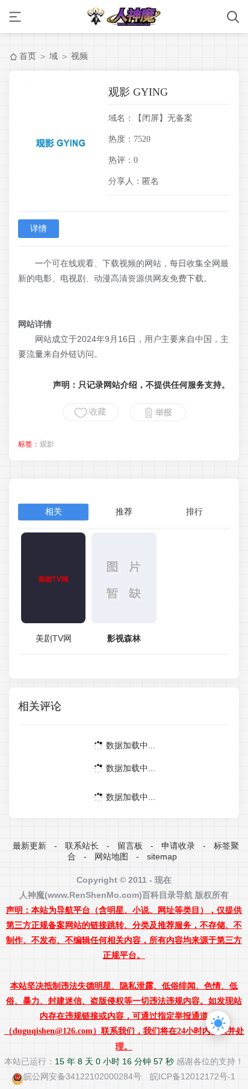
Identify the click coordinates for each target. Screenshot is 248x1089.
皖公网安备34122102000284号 (82, 1076)
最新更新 (29, 845)
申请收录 (178, 845)
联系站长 (82, 845)
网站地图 (111, 856)
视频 (79, 56)
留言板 (130, 845)
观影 (47, 444)
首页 (27, 56)
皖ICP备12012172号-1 (192, 1076)
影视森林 (124, 638)
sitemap (162, 856)
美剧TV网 (54, 638)
